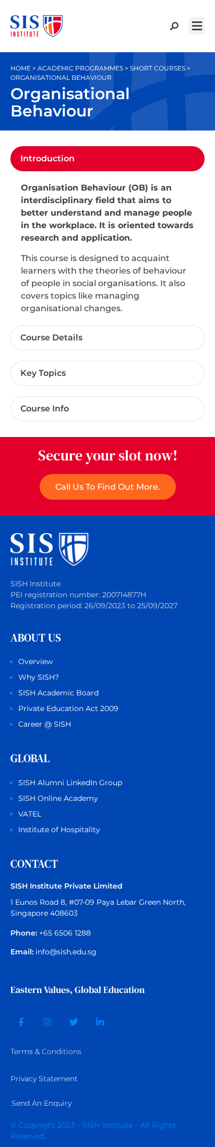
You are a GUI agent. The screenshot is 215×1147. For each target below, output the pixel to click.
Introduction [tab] (47, 158)
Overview (35, 661)
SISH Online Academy (58, 798)
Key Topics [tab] (43, 373)
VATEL (29, 814)
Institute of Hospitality (59, 829)
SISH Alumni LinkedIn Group (70, 782)
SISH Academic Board (58, 692)
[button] (197, 25)
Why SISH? (38, 677)
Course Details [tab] (51, 337)
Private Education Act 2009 (68, 708)
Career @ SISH (44, 724)
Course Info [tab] (44, 408)
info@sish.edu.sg (66, 951)
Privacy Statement (44, 1078)
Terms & (45, 1051)
